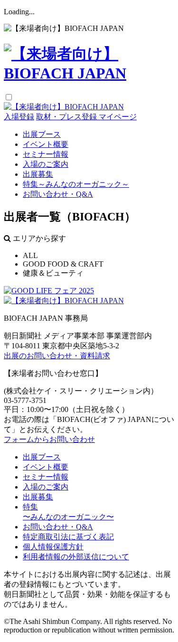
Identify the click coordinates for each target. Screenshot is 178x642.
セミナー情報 (45, 154)
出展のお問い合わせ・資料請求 (57, 356)
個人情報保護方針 (53, 547)
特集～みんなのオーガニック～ (76, 184)
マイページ (118, 117)
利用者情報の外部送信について (76, 557)
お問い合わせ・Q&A (58, 194)
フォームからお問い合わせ (49, 439)
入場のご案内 (45, 164)
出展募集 (38, 174)
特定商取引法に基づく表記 (68, 537)
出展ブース (42, 134)
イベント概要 (45, 144)
